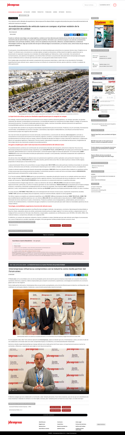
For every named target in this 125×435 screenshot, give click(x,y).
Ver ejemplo (36, 241)
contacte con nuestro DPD (71, 254)
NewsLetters (42, 426)
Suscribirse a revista (44, 428)
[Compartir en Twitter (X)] (78, 35)
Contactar (60, 422)
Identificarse (42, 422)
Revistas (68, 12)
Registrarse (42, 424)
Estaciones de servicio (15, 12)
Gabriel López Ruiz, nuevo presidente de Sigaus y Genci (103, 135)
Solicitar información (55, 225)
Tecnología (48, 12)
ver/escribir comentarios (48, 415)
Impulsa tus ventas (95, 188)
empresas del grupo (77, 253)
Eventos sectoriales (96, 191)
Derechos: (24, 254)
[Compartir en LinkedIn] (82, 35)
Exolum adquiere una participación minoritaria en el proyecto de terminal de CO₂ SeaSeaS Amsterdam (103, 149)
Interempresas (44, 340)
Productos (40, 12)
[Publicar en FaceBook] (74, 35)
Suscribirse (104, 116)
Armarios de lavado (105, 58)
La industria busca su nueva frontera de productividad (46, 265)
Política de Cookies (80, 426)
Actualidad (27, 12)
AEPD (42, 255)
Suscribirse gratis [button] (105, 5)
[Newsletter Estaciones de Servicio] (104, 93)
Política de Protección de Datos (34, 251)
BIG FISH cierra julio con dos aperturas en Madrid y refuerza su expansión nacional (102, 141)
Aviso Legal (24, 251)
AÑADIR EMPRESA (101, 424)
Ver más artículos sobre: (18, 265)
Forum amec (12, 279)
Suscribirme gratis (68, 243)
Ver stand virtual (67, 225)
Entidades (61, 12)
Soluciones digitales (105, 66)
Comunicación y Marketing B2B (98, 190)
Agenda (55, 12)
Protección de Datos (81, 424)
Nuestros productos (62, 426)
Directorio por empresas (98, 180)
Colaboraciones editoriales (80, 429)
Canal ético (60, 424)
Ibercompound (13, 32)
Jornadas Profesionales (96, 186)
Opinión (34, 12)
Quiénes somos (61, 428)
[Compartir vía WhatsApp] (85, 35)
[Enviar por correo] (71, 35)
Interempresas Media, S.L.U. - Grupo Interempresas (64, 433)
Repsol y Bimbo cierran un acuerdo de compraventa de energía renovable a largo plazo (102, 156)
